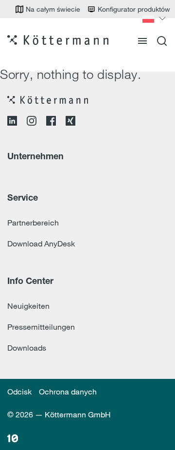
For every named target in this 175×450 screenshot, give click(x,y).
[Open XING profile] (70, 123)
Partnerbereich (33, 222)
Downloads (26, 348)
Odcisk (19, 391)
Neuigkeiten (28, 306)
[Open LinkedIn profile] (12, 123)
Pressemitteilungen (41, 327)
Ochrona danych (68, 391)
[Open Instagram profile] (31, 123)
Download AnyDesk (41, 243)
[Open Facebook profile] (51, 123)
